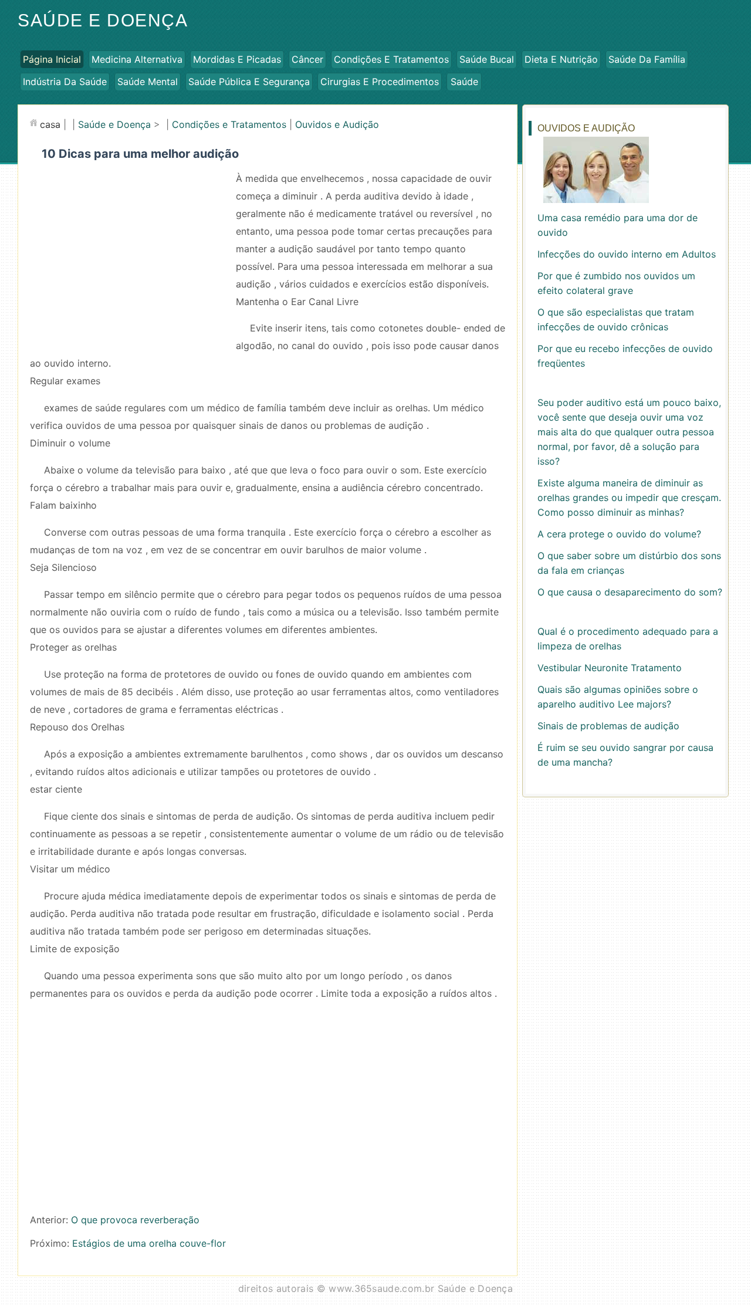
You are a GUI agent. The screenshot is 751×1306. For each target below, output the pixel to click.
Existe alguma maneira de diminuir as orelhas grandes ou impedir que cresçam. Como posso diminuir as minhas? (629, 497)
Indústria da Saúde (65, 81)
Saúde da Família (646, 59)
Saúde (464, 81)
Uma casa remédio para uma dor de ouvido (617, 225)
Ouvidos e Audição (337, 124)
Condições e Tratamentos (391, 59)
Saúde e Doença (103, 20)
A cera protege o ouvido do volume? (619, 534)
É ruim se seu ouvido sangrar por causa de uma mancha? (625, 755)
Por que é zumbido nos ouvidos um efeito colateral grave (616, 283)
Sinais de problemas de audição (608, 726)
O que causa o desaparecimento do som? (629, 592)
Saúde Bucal (486, 59)
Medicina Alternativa (137, 59)
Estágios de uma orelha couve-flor (149, 1243)
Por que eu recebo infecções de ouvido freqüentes (625, 356)
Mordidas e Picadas (237, 59)
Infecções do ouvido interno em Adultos (626, 254)
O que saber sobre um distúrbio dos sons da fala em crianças (629, 563)
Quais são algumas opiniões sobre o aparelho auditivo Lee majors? (617, 697)
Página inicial (52, 59)
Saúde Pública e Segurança (249, 81)
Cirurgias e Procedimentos (379, 81)
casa (50, 124)
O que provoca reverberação (135, 1220)
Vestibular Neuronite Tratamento (609, 668)
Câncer (307, 59)
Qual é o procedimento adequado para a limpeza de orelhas (627, 638)
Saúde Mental (147, 81)
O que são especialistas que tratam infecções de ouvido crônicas (615, 319)
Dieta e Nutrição (561, 59)
